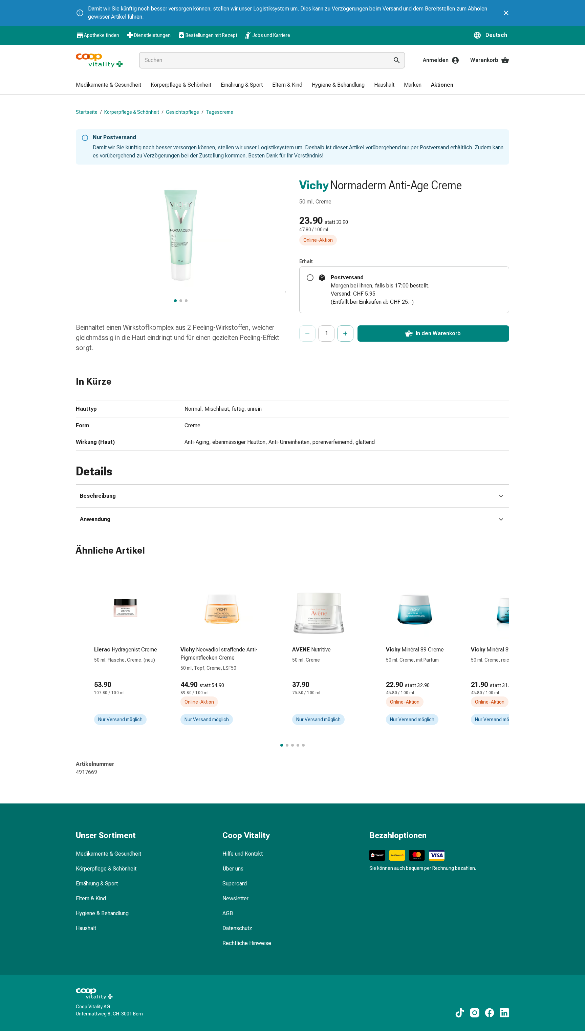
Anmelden (436, 60)
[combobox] (262, 60)
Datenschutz (237, 928)
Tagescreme (219, 112)
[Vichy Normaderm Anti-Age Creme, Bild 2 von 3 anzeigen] (180, 300)
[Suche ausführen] (397, 60)
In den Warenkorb (438, 333)
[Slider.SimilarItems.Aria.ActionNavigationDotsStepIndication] (281, 745)
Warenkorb (484, 60)
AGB (227, 913)
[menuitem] (108, 85)
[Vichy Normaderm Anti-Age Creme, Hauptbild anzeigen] (175, 300)
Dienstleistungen (152, 35)
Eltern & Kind (91, 898)
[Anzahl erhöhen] (345, 333)
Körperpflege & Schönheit (131, 112)
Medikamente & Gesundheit (108, 854)
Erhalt (306, 261)
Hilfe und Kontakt (242, 854)
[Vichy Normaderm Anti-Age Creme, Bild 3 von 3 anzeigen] (186, 300)
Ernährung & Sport (97, 883)
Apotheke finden (101, 35)
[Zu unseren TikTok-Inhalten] (459, 1012)
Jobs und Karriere (271, 35)
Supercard (234, 883)
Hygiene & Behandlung (102, 913)
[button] (491, 35)
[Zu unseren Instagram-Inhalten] (474, 1012)
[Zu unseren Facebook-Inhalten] (489, 1012)
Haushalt (86, 928)
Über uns (232, 868)
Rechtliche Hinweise (246, 943)
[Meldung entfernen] (506, 13)
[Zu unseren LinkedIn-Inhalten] (504, 1012)
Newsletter (235, 898)
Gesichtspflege (182, 112)
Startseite (87, 112)
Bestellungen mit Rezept (211, 35)
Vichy (314, 185)
